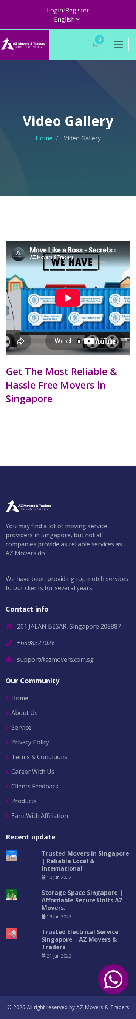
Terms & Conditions (39, 757)
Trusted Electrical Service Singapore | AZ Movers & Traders (80, 939)
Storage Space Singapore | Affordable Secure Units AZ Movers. (82, 900)
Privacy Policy (30, 742)
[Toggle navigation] (118, 44)
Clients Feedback (35, 786)
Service (21, 727)
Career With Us (32, 771)
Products (24, 801)
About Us (24, 713)
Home (44, 138)
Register (77, 10)
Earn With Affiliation (39, 816)
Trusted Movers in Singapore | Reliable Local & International (85, 861)
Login (55, 10)
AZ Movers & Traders (102, 1007)
